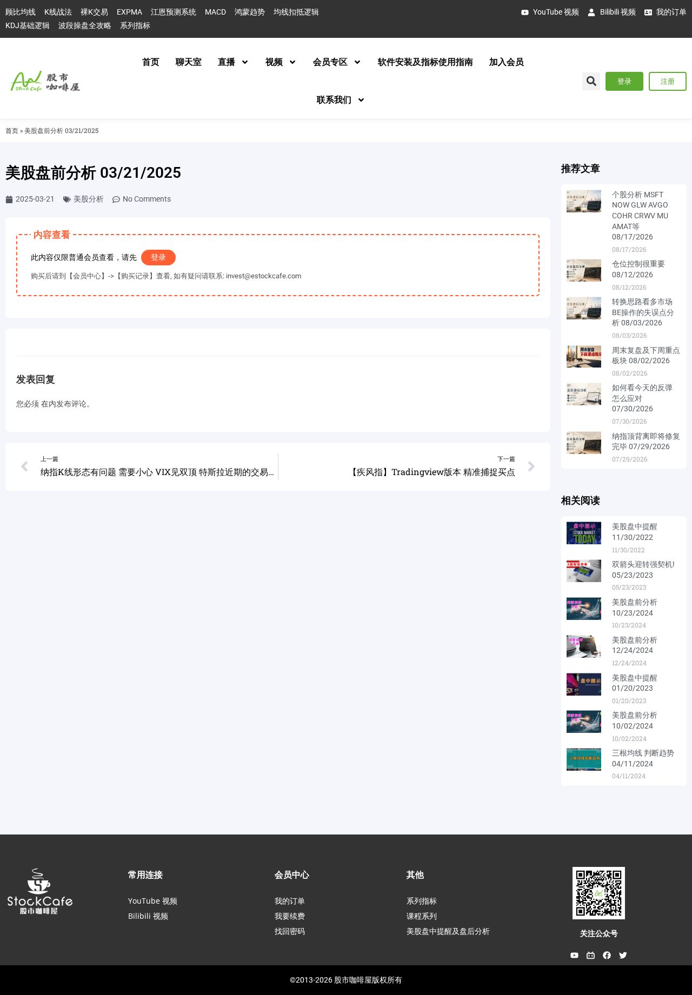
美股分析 (89, 199)
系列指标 (422, 901)
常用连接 (145, 874)
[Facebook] (607, 955)
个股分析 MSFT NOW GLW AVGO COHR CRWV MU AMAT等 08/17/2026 (640, 215)
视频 (274, 62)
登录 (158, 257)
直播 (226, 62)
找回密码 (290, 931)
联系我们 (334, 100)
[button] (591, 81)
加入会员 (506, 62)
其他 (415, 874)
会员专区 (330, 62)
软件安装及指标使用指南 (425, 62)
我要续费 (290, 916)
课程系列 (422, 916)
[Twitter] (623, 955)
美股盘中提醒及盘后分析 (448, 931)
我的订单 (290, 901)
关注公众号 (599, 933)
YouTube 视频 (152, 901)
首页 (150, 62)
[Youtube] (575, 955)
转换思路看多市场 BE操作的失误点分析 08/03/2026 (643, 312)
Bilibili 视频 (148, 916)
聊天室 (189, 62)
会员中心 (292, 874)
